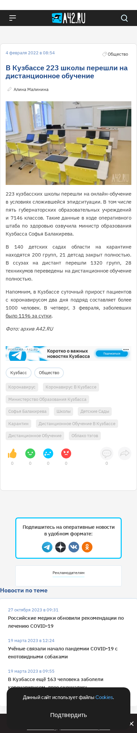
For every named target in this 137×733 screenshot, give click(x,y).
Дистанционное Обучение (35, 435)
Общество (49, 372)
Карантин (18, 423)
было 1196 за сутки (29, 316)
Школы (63, 411)
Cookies (104, 697)
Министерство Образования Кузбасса (47, 399)
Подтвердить (68, 715)
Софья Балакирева (27, 411)
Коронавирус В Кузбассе (71, 387)
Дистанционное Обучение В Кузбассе (77, 423)
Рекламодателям (68, 572)
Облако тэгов (84, 435)
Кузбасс (18, 372)
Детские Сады (94, 411)
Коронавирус (22, 387)
